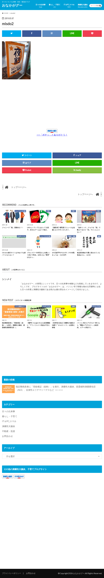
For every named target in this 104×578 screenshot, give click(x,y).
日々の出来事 (41, 6)
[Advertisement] (29, 105)
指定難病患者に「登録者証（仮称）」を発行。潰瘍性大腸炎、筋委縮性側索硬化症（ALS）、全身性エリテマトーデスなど (56, 388)
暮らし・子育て (54, 6)
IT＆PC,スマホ (69, 6)
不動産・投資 (8, 431)
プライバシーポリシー (11, 573)
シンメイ (7, 279)
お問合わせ (7, 436)
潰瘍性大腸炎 (83, 6)
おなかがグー (12, 5)
